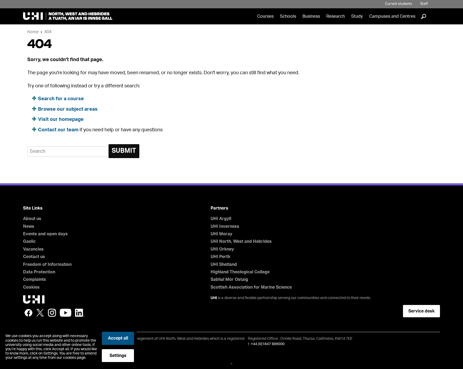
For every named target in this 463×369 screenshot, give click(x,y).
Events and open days (45, 234)
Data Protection (39, 272)
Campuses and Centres (392, 16)
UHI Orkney (222, 249)
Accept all (118, 338)
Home (33, 32)
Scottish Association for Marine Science (251, 287)
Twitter (40, 313)
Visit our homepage (61, 119)
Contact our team (58, 130)
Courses (265, 16)
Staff (424, 4)
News (28, 226)
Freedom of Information (47, 264)
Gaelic (29, 241)
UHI (214, 298)
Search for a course (61, 98)
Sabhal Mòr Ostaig (229, 279)
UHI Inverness (225, 226)
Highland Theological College (240, 272)
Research (335, 16)
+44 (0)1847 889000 (268, 344)
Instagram (52, 313)
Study (357, 16)
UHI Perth (220, 257)
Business (311, 16)
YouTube (65, 313)
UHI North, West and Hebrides (241, 241)
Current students (398, 4)
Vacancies (33, 249)
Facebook (28, 313)
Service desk (421, 311)
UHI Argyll (221, 219)
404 (47, 32)
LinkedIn (79, 313)
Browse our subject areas (68, 109)
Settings (118, 355)
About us (32, 219)
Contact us (34, 257)
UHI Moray (221, 234)
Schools (288, 16)
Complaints (34, 279)
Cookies (31, 287)
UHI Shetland (224, 264)
